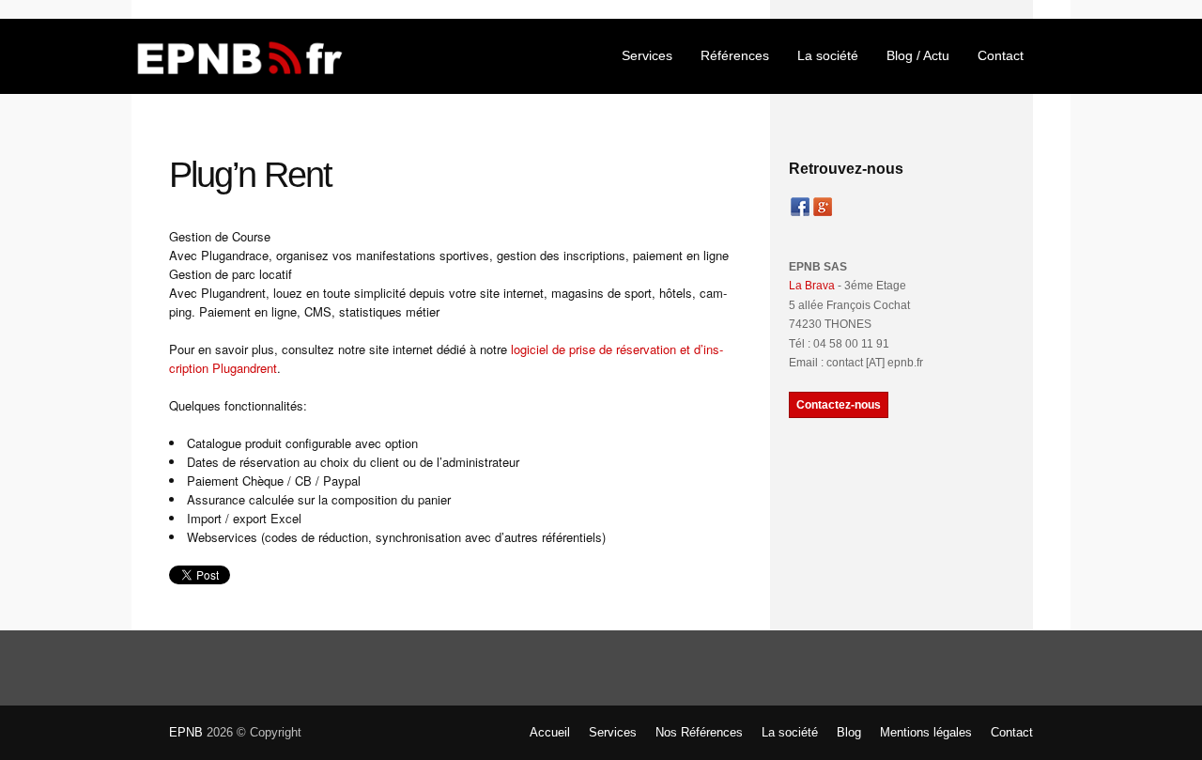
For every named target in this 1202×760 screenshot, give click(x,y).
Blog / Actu (917, 55)
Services (647, 55)
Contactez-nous (838, 404)
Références (735, 55)
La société (827, 55)
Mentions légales (926, 732)
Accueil (550, 732)
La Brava (812, 285)
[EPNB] (239, 55)
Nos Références (699, 732)
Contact (1001, 55)
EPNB (186, 732)
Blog (849, 732)
